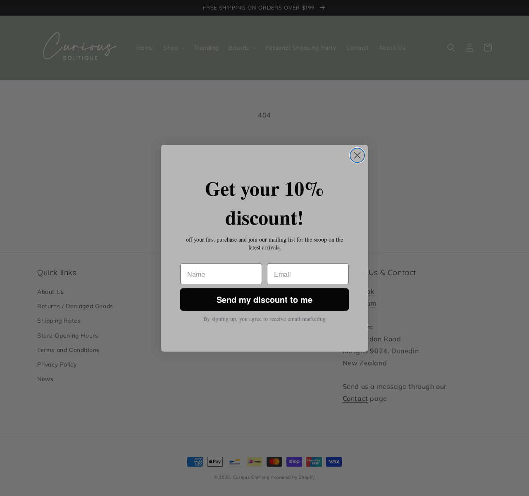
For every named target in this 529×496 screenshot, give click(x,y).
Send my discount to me (264, 299)
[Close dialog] (357, 155)
